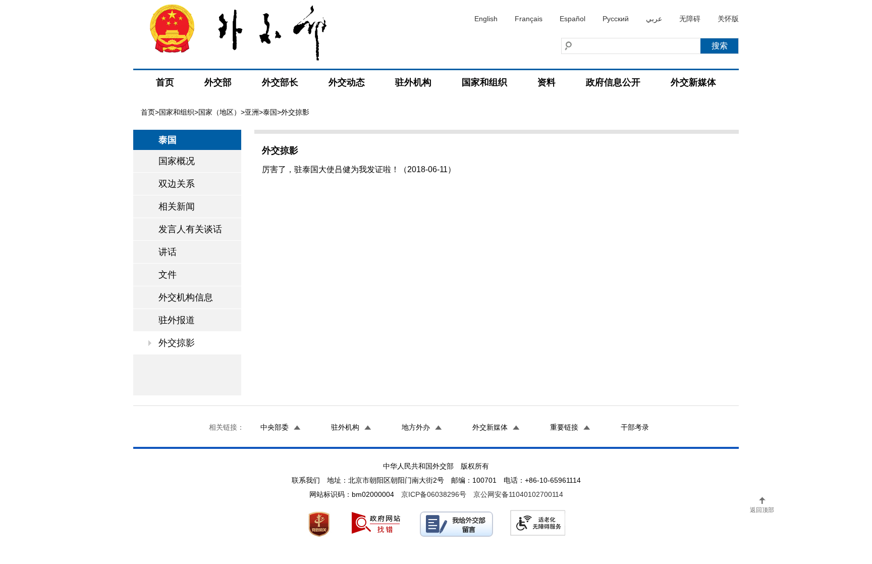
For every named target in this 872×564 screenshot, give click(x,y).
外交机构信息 (185, 297)
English (486, 19)
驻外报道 (176, 320)
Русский (616, 19)
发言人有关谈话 (190, 229)
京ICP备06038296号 (433, 494)
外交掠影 (176, 343)
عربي (654, 19)
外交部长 (280, 82)
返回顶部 (762, 510)
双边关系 (176, 184)
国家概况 (176, 161)
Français (528, 19)
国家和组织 (484, 82)
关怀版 (728, 19)
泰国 (270, 112)
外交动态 (347, 82)
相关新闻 (176, 206)
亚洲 (252, 112)
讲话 (167, 252)
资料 (546, 82)
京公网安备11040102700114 (518, 494)
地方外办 (416, 427)
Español (572, 19)
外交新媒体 (693, 82)
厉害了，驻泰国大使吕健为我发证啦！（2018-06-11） (359, 169)
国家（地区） (219, 112)
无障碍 (689, 19)
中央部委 (274, 427)
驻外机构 (413, 82)
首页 (165, 82)
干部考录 (635, 427)
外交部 (218, 82)
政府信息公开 (613, 82)
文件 (167, 275)
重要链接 (564, 427)
